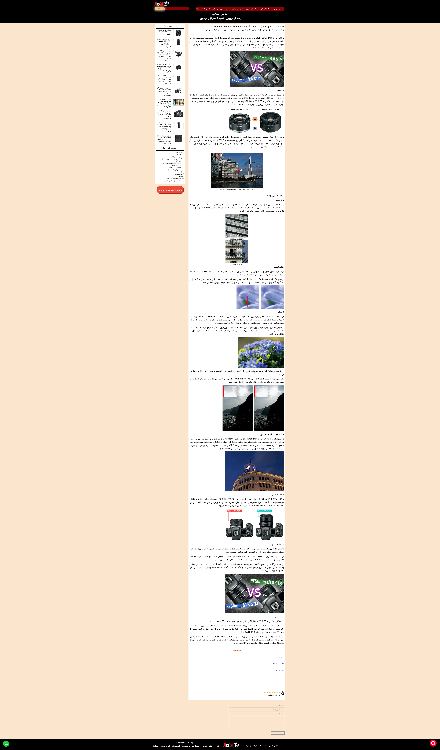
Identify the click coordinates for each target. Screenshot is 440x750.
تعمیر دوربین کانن (253, 30)
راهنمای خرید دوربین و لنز (171, 163)
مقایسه (180, 176)
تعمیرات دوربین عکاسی (175, 181)
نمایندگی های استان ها (175, 179)
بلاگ (197, 9)
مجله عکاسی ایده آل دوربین (173, 159)
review (180, 172)
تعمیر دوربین (278, 9)
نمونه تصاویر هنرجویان (221, 9)
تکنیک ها (176, 165)
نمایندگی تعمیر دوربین (229, 30)
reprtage (179, 152)
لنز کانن (265, 30)
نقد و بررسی (175, 168)
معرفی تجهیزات (174, 170)
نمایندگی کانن (265, 9)
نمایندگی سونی (251, 9)
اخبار (178, 161)
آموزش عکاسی (177, 157)
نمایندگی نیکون (237, 9)
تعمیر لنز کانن (216, 30)
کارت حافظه (179, 174)
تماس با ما (206, 9)
